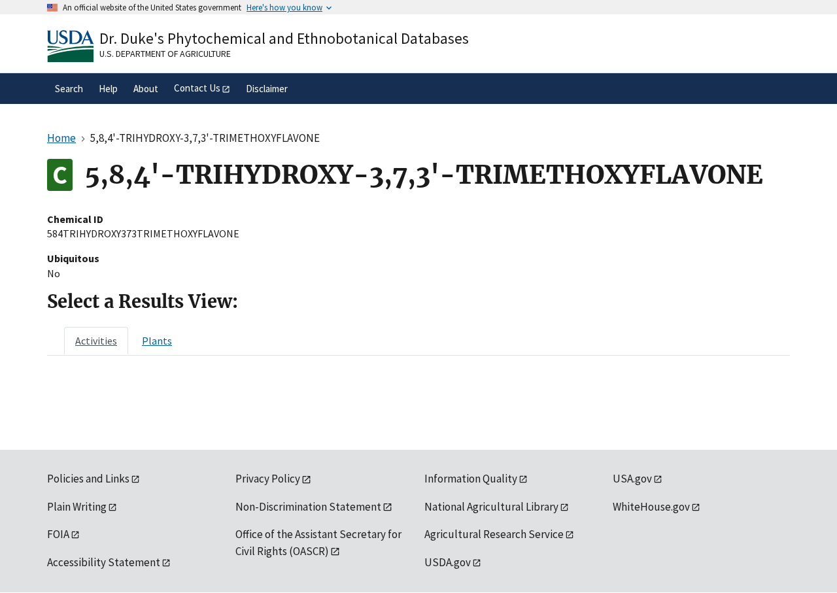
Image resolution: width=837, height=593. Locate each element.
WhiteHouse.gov (651, 507)
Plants (157, 340)
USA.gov (632, 478)
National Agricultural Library (491, 507)
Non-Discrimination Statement (308, 507)
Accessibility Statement (103, 562)
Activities (96, 340)
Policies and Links (88, 478)
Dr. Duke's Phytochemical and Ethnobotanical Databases (284, 38)
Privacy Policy (267, 478)
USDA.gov (447, 562)
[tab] (96, 341)
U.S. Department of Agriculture (165, 53)
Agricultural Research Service (494, 534)
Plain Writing (77, 507)
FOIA (58, 534)
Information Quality (470, 478)
